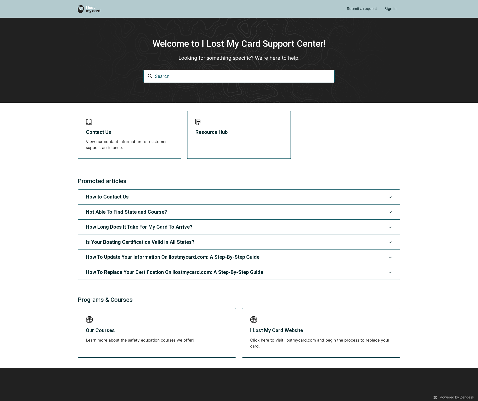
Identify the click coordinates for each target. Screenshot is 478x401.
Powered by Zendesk (457, 397)
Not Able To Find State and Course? (126, 212)
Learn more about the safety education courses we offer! (140, 340)
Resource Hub (211, 132)
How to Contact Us (107, 197)
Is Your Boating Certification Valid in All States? (140, 242)
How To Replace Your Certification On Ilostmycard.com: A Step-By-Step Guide (174, 272)
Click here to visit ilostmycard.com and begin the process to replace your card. (319, 343)
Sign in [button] (390, 8)
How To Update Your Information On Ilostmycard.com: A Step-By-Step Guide (172, 257)
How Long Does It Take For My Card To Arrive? (139, 227)
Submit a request (362, 8)
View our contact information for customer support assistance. (126, 144)
